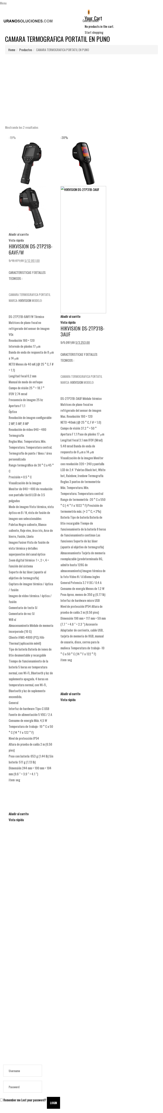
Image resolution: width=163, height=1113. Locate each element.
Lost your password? (33, 1100)
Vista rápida (16, 240)
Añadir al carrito (19, 234)
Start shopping (94, 32)
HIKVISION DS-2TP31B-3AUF (82, 331)
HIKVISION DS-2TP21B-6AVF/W (30, 249)
